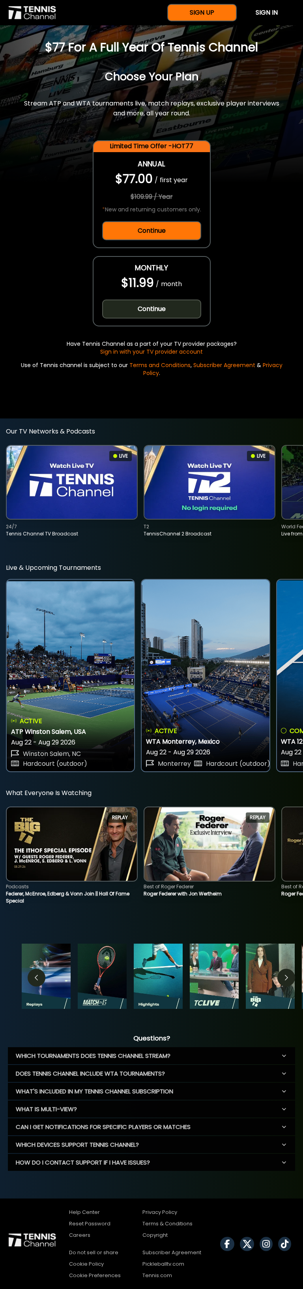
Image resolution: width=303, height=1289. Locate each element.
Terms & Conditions (167, 1223)
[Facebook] (229, 1244)
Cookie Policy (86, 1264)
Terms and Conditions (160, 365)
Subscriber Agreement (224, 365)
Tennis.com (157, 1275)
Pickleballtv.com (163, 1264)
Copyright (155, 1235)
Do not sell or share (93, 1252)
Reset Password (89, 1223)
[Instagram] (268, 1244)
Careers (79, 1235)
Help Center (84, 1212)
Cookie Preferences (95, 1275)
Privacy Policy (159, 1212)
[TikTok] (286, 1244)
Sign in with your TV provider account (151, 352)
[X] (249, 1244)
